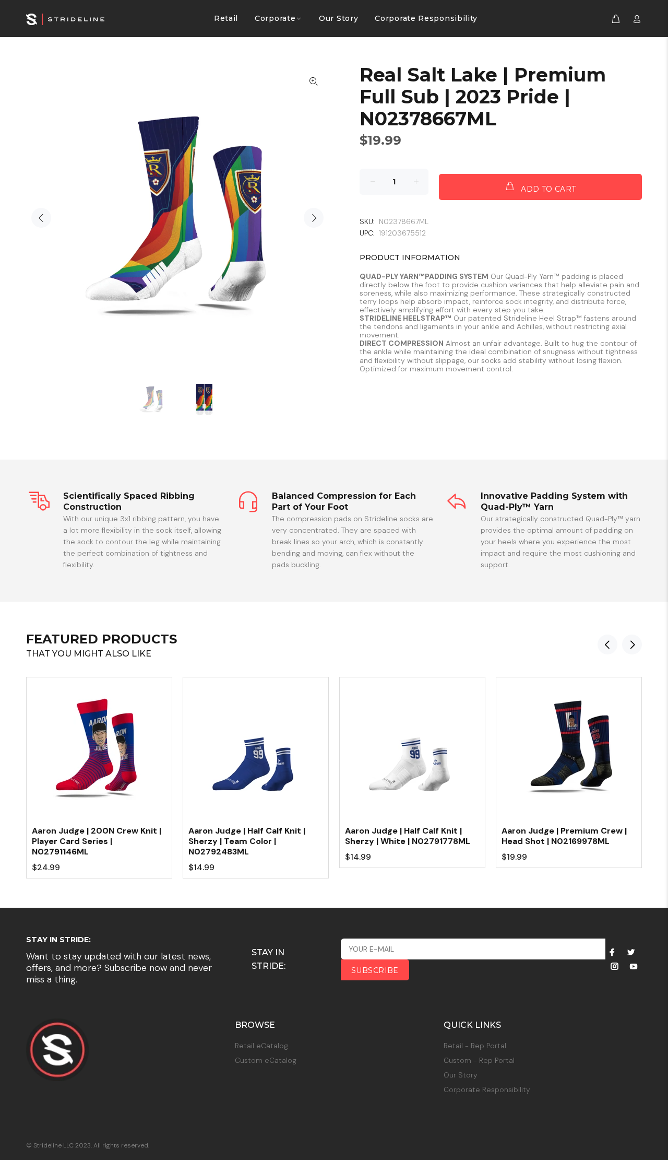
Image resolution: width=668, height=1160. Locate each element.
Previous (41, 218)
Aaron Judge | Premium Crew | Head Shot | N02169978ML (564, 836)
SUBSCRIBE (375, 970)
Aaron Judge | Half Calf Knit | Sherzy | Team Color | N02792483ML (246, 841)
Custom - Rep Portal (479, 1060)
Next (314, 218)
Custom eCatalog (265, 1060)
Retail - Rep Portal (475, 1045)
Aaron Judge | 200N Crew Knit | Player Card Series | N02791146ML (96, 841)
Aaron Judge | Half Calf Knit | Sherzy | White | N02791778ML (407, 836)
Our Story (461, 1075)
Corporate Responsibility (487, 1089)
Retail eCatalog (261, 1045)
